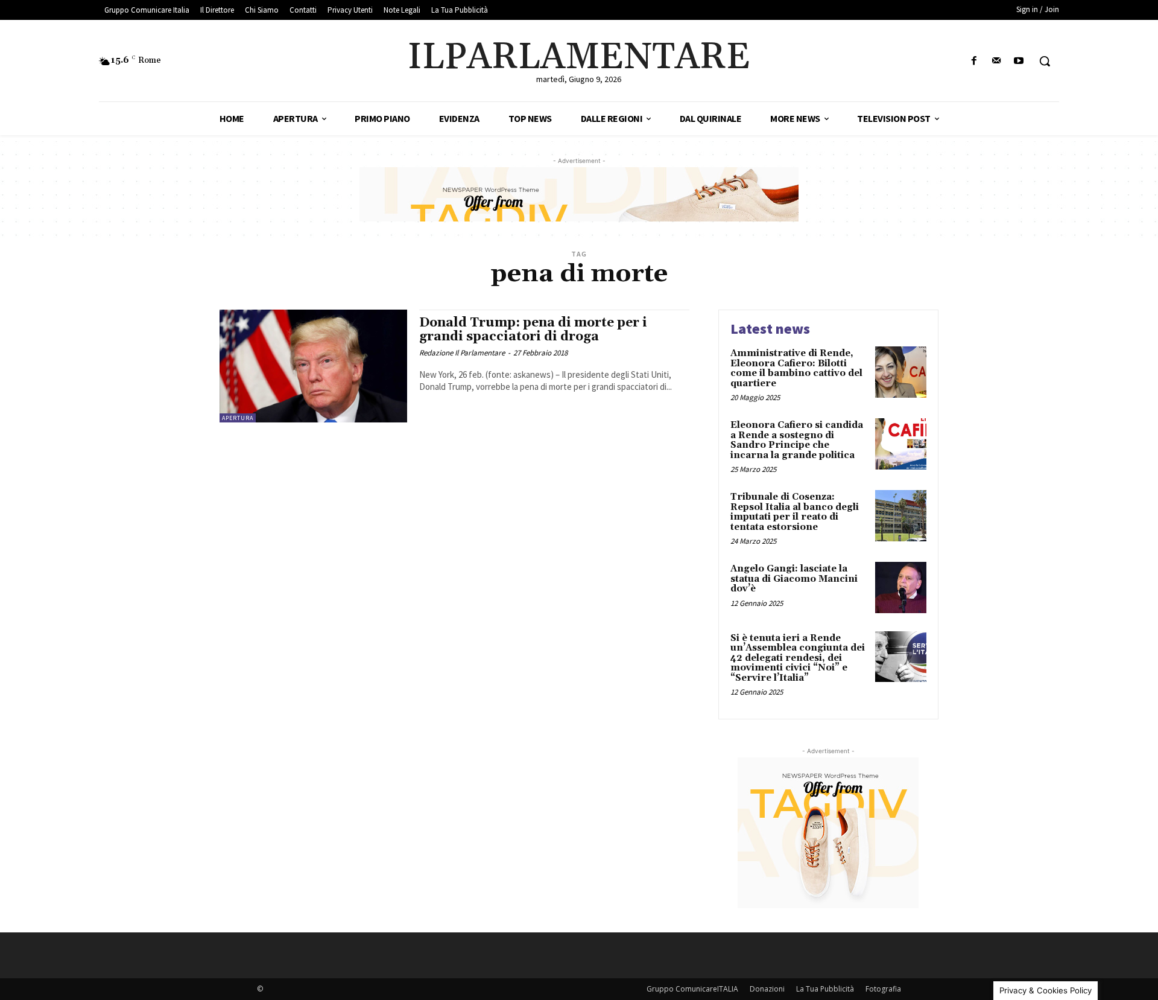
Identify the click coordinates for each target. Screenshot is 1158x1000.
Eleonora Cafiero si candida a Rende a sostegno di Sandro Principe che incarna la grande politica (796, 440)
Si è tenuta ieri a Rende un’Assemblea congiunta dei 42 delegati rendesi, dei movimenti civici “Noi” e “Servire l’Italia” (797, 658)
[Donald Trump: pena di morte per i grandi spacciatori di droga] (313, 366)
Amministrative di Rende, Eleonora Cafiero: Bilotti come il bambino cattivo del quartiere (796, 368)
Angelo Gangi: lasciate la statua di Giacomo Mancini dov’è (794, 578)
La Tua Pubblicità (825, 989)
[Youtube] (1019, 61)
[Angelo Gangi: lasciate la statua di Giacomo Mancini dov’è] (900, 587)
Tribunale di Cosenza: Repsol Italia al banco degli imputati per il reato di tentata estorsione (794, 512)
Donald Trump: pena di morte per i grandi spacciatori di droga (533, 330)
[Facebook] (974, 61)
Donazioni (767, 989)
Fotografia (883, 989)
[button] (1044, 60)
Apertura (237, 418)
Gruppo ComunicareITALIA (692, 989)
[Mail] (997, 61)
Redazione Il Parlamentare (462, 353)
